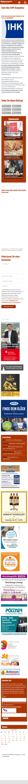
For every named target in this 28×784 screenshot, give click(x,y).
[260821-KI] (13, 141)
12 (20, 736)
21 (1, 740)
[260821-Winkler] (13, 122)
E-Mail (4, 697)
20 (24, 738)
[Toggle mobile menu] (19, 2)
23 (9, 740)
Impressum (18, 754)
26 (20, 740)
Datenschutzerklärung (16, 702)
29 (5, 742)
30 (9, 742)
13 (24, 736)
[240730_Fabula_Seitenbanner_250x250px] (10, 553)
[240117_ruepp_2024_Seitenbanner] (10, 374)
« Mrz (2, 744)
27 (24, 740)
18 (16, 738)
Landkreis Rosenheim (11, 250)
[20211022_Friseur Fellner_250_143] (10, 640)
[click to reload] (9, 710)
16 (9, 738)
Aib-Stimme (3, 250)
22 (5, 740)
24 (13, 740)
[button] (6, 106)
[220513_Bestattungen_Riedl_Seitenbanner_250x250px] (14, 575)
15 (5, 738)
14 (1, 738)
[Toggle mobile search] (25, 2)
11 (16, 736)
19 (20, 738)
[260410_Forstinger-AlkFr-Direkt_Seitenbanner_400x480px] (14, 492)
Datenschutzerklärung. (7, 299)
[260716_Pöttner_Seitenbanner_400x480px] (14, 605)
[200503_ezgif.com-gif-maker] (10, 527)
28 (1, 742)
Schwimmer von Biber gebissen (14, 440)
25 (16, 740)
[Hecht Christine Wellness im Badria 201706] (10, 654)
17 (13, 738)
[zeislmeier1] (10, 669)
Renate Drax (5, 249)
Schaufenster (19, 250)
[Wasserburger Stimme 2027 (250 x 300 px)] (10, 466)
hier (3, 695)
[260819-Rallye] (13, 161)
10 (13, 736)
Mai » (6, 744)
